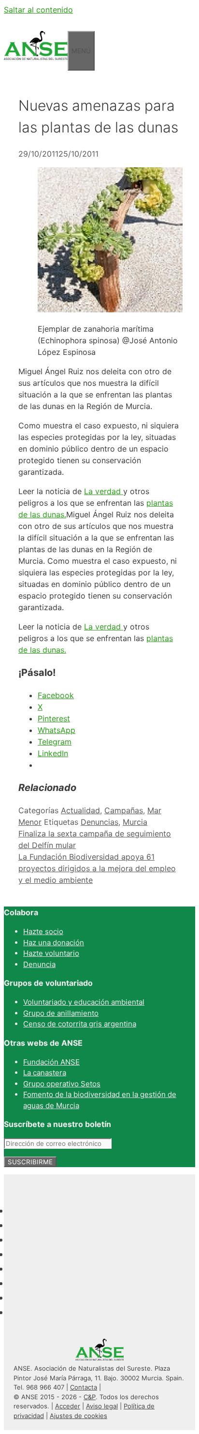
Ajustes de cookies (78, 1415)
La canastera (44, 1072)
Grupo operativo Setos (61, 1083)
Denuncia (39, 964)
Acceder (67, 1406)
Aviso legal (102, 1406)
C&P (90, 1397)
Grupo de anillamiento (61, 1013)
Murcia (135, 822)
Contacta (83, 1387)
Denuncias (99, 822)
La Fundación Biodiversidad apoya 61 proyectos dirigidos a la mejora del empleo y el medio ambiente (97, 868)
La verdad (103, 491)
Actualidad (80, 810)
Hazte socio (43, 931)
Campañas (123, 810)
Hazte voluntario (51, 953)
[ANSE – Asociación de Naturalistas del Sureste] (36, 65)
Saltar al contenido (38, 10)
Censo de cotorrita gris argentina (79, 1023)
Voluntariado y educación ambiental (83, 1002)
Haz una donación (53, 942)
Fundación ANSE (51, 1062)
